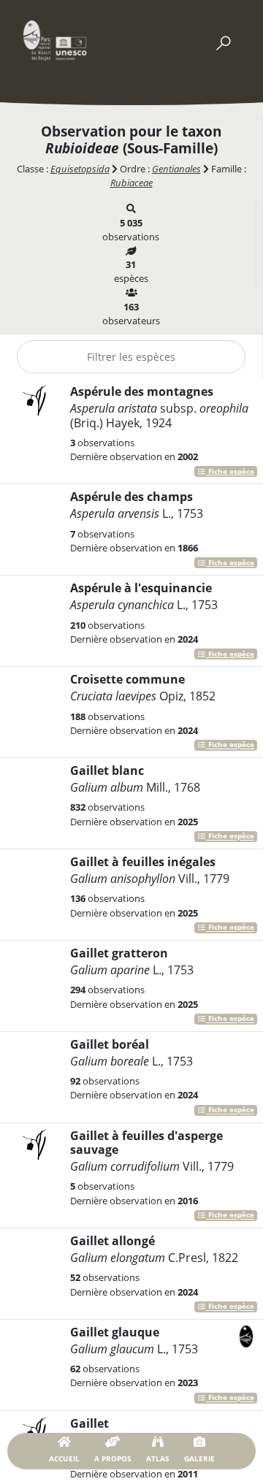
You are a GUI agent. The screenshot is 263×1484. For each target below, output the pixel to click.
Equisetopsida (80, 168)
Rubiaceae (131, 182)
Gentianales (176, 168)
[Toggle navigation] (223, 40)
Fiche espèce (230, 471)
